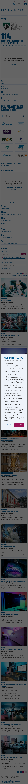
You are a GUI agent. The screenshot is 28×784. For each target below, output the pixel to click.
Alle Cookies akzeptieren (19, 425)
